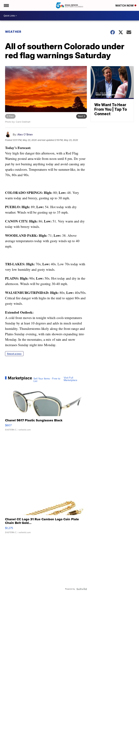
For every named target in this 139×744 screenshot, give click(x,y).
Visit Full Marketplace (70, 379)
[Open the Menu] (6, 5)
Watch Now (124, 5)
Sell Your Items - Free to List (46, 379)
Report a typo (14, 353)
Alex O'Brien (25, 134)
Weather (13, 31)
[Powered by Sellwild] (81, 589)
